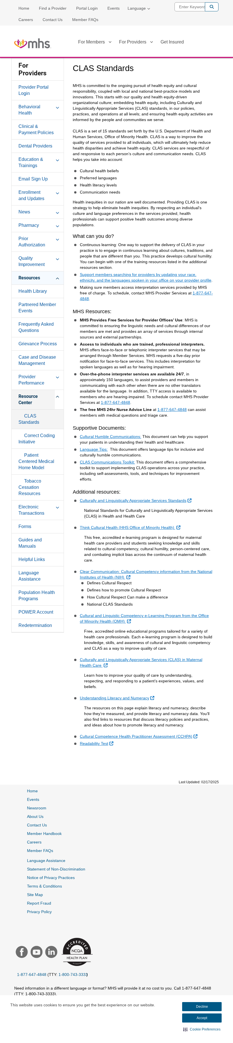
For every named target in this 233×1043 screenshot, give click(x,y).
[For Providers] (151, 43)
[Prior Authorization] (57, 238)
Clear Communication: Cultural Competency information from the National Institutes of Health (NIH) (146, 574)
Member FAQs (85, 19)
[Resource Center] (57, 396)
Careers (25, 19)
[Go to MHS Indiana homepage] (32, 43)
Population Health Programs (36, 595)
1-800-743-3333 (73, 974)
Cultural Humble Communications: (110, 436)
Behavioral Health (29, 109)
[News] (57, 211)
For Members (91, 42)
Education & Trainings (30, 162)
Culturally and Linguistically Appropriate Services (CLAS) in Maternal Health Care (141, 662)
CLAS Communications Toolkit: (107, 462)
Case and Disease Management (37, 360)
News (24, 211)
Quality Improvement (31, 261)
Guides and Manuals (30, 542)
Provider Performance (31, 379)
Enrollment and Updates (31, 195)
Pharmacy (28, 225)
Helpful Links (31, 559)
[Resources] (57, 277)
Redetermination (35, 625)
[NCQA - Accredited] (76, 952)
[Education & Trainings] (57, 159)
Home (23, 8)
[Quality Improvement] (57, 258)
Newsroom (36, 808)
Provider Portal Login (33, 90)
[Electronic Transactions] (57, 506)
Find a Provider (52, 8)
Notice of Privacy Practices (51, 877)
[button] (202, 1029)
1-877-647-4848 (115, 402)
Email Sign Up (33, 178)
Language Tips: (94, 449)
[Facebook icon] (21, 952)
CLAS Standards (28, 419)
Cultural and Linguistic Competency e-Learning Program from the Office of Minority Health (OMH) (144, 618)
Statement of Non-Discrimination (56, 869)
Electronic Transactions (31, 510)
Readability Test (97, 743)
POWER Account (35, 612)
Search (212, 6)
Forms (24, 526)
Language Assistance (29, 575)
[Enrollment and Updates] (57, 192)
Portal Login (87, 8)
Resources (29, 278)
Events (113, 8)
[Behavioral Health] (57, 106)
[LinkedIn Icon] (50, 952)
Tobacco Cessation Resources (29, 487)
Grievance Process (37, 343)
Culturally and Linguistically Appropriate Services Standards (136, 500)
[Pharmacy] (57, 225)
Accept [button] (202, 1018)
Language (137, 8)
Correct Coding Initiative (36, 438)
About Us (35, 816)
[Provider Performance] (57, 376)
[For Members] (110, 43)
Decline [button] (202, 1007)
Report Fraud (39, 903)
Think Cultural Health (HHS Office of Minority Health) (131, 527)
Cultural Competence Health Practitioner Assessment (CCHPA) (139, 736)
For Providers (132, 42)
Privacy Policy (39, 911)
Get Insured (172, 42)
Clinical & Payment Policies (36, 129)
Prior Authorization (31, 241)
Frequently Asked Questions (36, 327)
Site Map (35, 894)
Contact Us (53, 19)
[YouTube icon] (36, 952)
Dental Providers (35, 146)
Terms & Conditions (44, 886)
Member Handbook (44, 833)
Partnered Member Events (37, 307)
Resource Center (28, 399)
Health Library (32, 291)
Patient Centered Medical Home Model (36, 461)
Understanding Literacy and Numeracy (118, 697)
